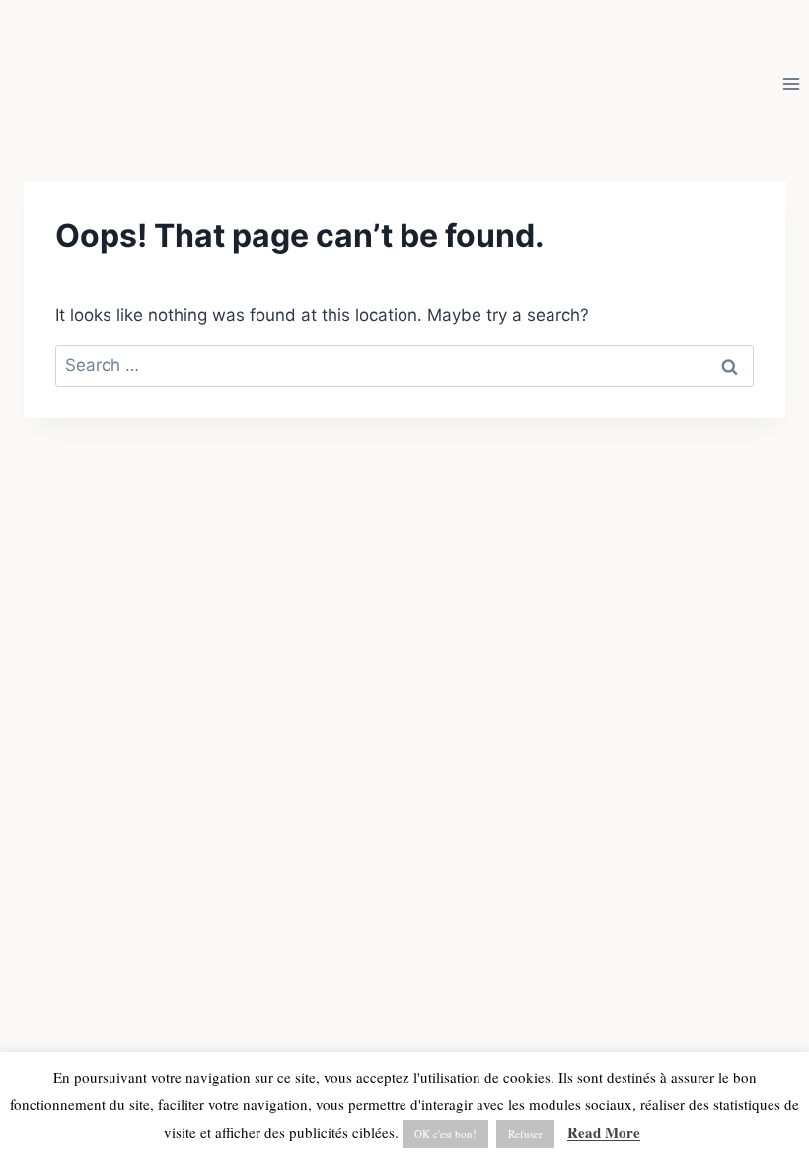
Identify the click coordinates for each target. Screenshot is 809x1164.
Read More (603, 1132)
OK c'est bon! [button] (445, 1134)
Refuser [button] (525, 1134)
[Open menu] (790, 83)
